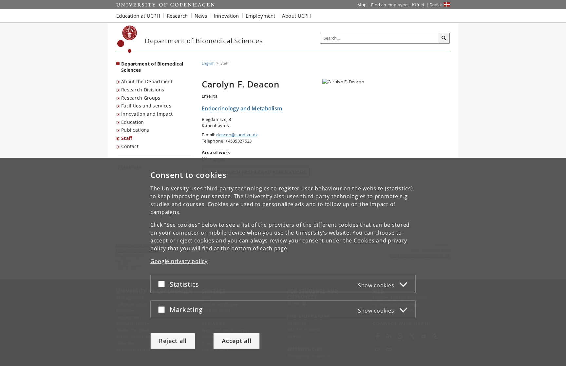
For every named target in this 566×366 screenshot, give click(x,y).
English (208, 63)
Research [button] (177, 15)
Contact (130, 146)
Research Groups (140, 98)
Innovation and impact (147, 114)
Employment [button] (260, 15)
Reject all (173, 341)
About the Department (147, 81)
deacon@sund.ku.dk (237, 135)
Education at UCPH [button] (138, 15)
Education (132, 122)
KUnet (418, 5)
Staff (126, 138)
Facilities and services (146, 106)
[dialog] (283, 262)
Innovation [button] (226, 15)
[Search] (444, 38)
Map (362, 5)
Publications (135, 130)
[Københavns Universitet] (127, 39)
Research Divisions (142, 90)
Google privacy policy (179, 261)
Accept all (236, 341)
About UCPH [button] (296, 15)
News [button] (201, 15)
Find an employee (389, 5)
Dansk (435, 5)
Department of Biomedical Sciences (152, 67)
